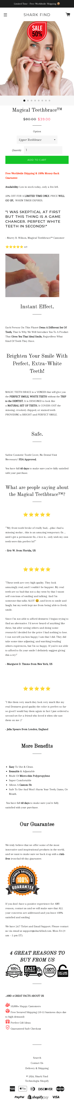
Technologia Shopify (37, 1081)
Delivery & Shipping (37, 1068)
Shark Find (37, 15)
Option (37, 131)
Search (37, 1057)
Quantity (16, 150)
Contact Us (37, 1063)
